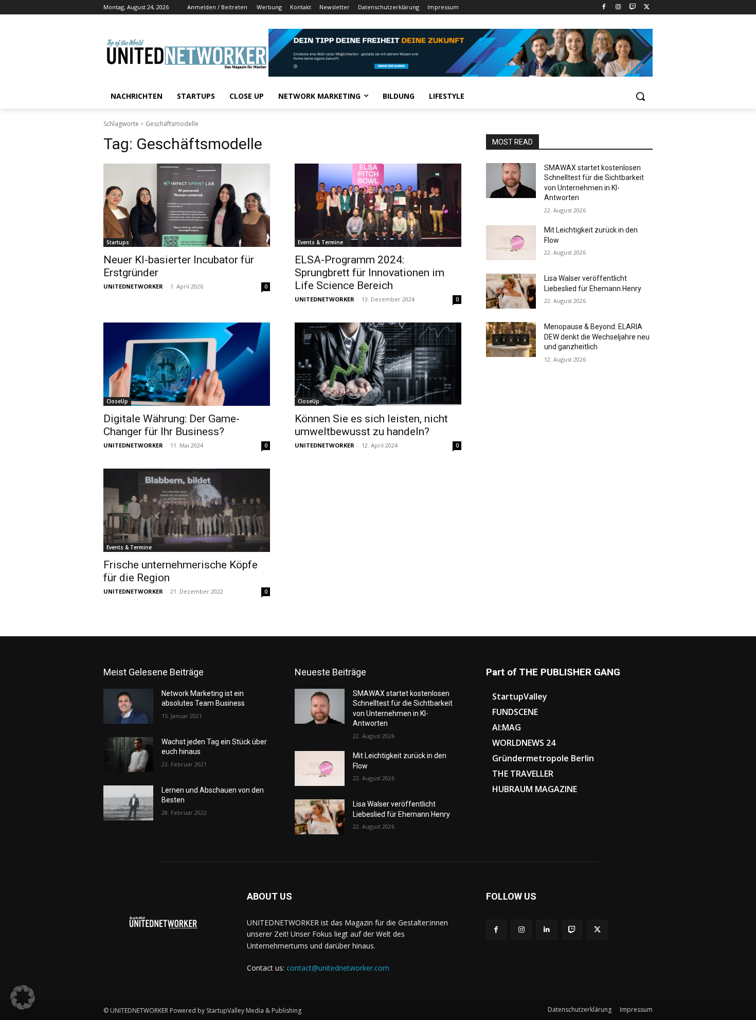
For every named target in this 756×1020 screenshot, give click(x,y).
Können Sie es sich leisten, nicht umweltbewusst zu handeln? (371, 425)
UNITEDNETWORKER (133, 286)
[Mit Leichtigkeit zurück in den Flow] (511, 242)
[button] (640, 96)
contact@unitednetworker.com (337, 968)
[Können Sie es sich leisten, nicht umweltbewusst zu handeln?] (378, 364)
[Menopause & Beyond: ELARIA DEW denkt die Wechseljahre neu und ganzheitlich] (511, 339)
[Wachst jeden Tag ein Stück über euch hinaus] (128, 754)
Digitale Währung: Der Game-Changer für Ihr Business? (171, 425)
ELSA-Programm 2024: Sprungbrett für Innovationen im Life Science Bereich (369, 273)
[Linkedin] (546, 930)
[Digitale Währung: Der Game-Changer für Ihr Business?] (186, 364)
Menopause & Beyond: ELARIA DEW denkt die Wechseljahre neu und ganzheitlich (597, 337)
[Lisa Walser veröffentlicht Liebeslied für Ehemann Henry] (511, 291)
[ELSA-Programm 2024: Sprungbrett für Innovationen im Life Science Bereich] (378, 205)
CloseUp (117, 401)
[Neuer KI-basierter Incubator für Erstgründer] (186, 205)
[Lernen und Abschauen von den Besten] (128, 802)
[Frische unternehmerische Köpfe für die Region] (186, 510)
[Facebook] (604, 7)
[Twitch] (632, 7)
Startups (117, 242)
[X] (647, 7)
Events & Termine (320, 242)
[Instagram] (618, 7)
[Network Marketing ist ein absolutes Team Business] (128, 706)
